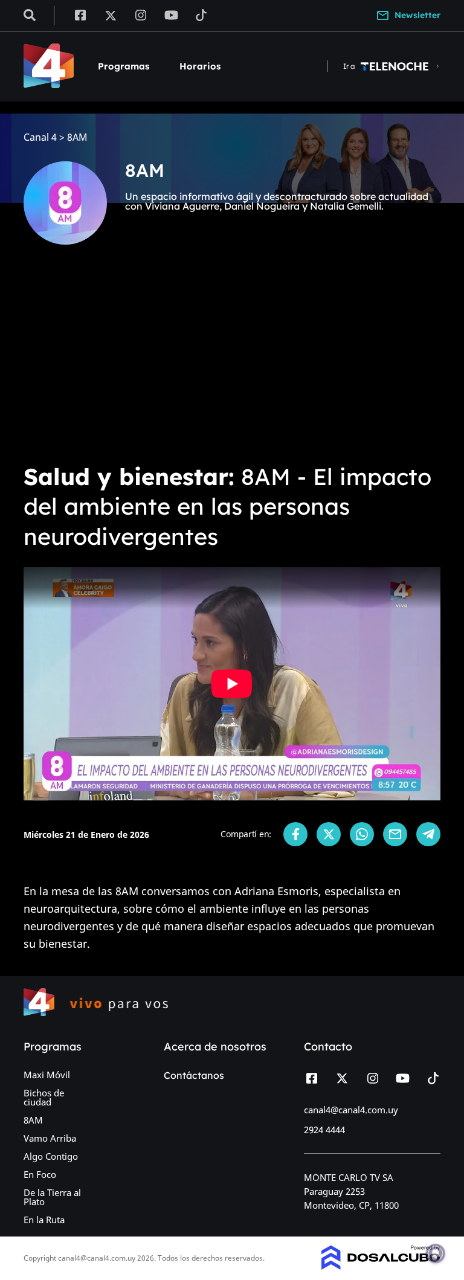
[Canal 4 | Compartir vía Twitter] (329, 834)
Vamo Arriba (50, 1138)
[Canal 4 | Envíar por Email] (395, 834)
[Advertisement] (232, 362)
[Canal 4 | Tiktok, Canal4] (201, 14)
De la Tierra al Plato (52, 1197)
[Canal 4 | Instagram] (141, 14)
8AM (33, 1120)
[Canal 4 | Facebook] (80, 14)
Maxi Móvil (47, 1075)
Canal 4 (40, 137)
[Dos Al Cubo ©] (380, 1266)
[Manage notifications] (435, 1253)
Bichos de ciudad (44, 1097)
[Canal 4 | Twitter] (110, 14)
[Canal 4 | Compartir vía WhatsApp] (362, 834)
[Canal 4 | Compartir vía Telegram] (428, 834)
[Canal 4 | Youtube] (171, 14)
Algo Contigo (51, 1156)
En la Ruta (44, 1220)
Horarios (200, 66)
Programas (123, 66)
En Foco (40, 1174)
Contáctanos (194, 1075)
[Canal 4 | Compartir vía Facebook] (295, 834)
